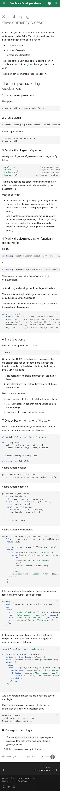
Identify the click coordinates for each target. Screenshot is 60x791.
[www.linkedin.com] (14, 786)
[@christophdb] (52, 757)
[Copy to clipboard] (57, 108)
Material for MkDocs (19, 781)
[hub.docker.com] (9, 786)
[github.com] (4, 786)
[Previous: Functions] (4, 770)
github (30, 64)
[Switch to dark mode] (49, 3)
